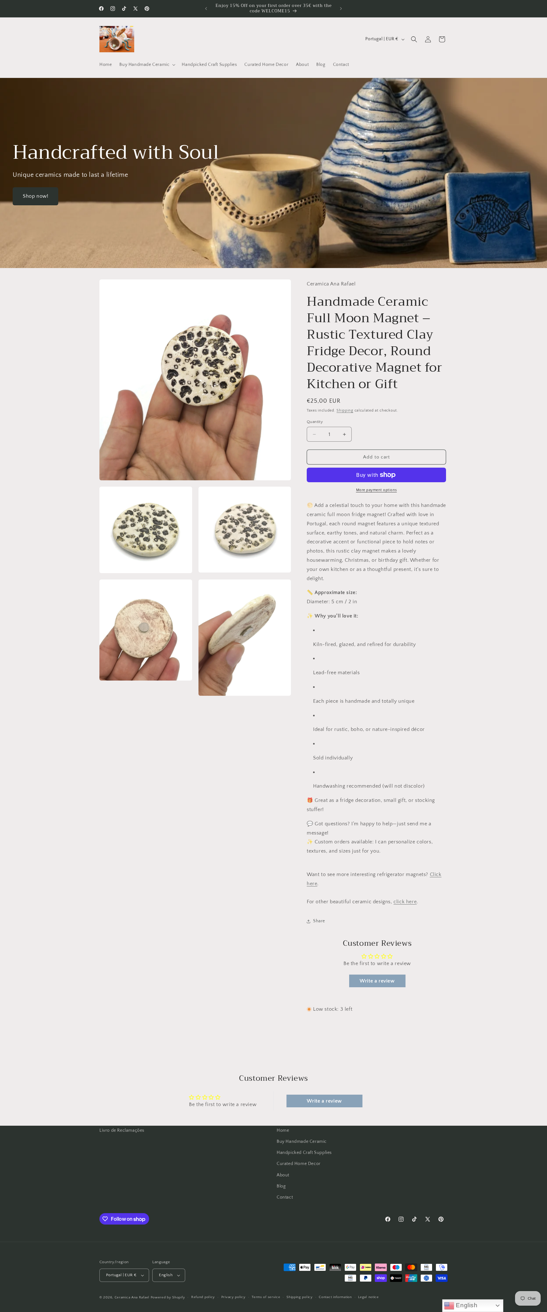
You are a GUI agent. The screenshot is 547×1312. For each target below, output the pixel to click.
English (466, 1305)
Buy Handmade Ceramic (302, 1141)
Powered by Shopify (168, 1297)
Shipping (344, 410)
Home (283, 1130)
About (283, 1175)
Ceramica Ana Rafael (132, 1297)
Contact (285, 1197)
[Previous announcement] (206, 9)
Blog (281, 1186)
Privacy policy (233, 1297)
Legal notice (368, 1297)
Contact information (335, 1297)
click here (405, 902)
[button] (147, 64)
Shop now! (35, 196)
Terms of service (266, 1297)
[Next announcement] (341, 9)
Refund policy (203, 1297)
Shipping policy (299, 1297)
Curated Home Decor (299, 1163)
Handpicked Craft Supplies (304, 1152)
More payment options (376, 490)
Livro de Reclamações (121, 1130)
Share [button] (319, 921)
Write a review (377, 981)
